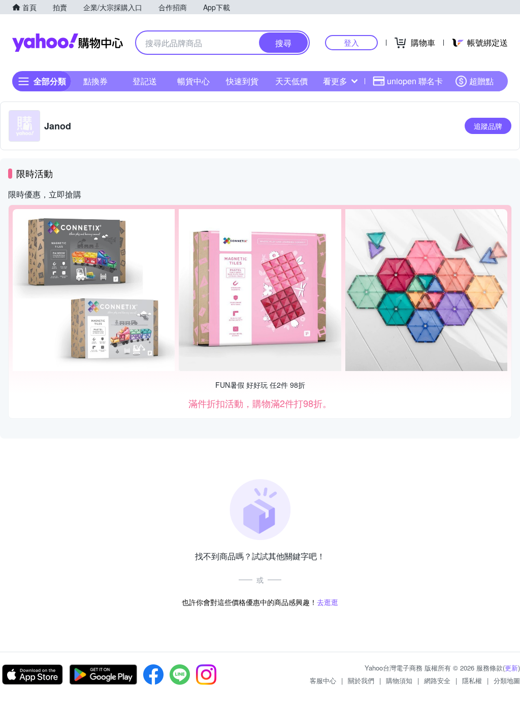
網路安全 (437, 680)
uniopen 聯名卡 (415, 81)
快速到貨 (242, 81)
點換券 (95, 81)
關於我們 (361, 680)
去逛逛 (327, 602)
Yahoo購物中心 (67, 42)
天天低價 (291, 81)
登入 (351, 42)
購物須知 (399, 680)
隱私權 (472, 680)
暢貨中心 (193, 81)
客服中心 (323, 680)
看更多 (335, 81)
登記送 (145, 81)
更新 (511, 668)
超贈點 (481, 81)
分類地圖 (507, 680)
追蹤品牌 (488, 126)
